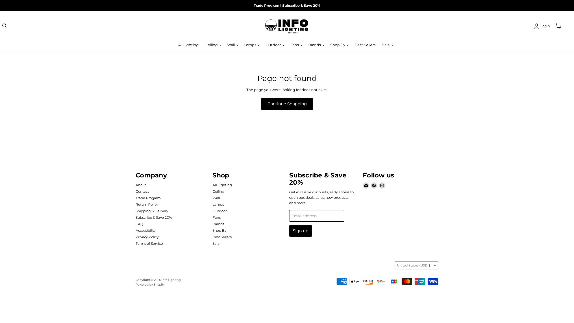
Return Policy (147, 204)
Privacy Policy (147, 237)
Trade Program (266, 5)
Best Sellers (365, 45)
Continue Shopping (287, 103)
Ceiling (212, 45)
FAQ (139, 224)
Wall (231, 45)
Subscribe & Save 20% (301, 5)
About (141, 185)
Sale (386, 45)
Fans (295, 45)
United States (414, 265)
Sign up (300, 230)
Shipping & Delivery (152, 211)
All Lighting (188, 45)
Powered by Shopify (150, 284)
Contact (142, 191)
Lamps (250, 45)
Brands (315, 45)
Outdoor (274, 45)
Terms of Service (149, 243)
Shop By (338, 45)
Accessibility (146, 230)
